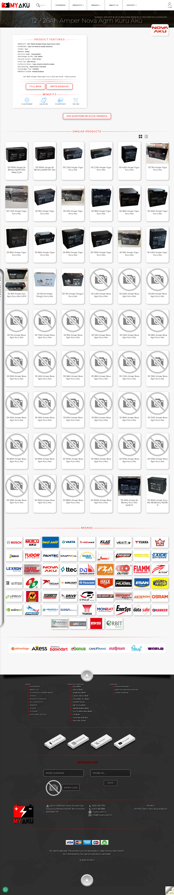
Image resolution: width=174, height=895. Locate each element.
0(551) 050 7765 (98, 805)
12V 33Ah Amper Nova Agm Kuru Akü (129, 377)
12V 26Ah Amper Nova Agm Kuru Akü (73, 377)
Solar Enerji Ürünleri (79, 721)
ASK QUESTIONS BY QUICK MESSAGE (87, 116)
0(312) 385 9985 (98, 809)
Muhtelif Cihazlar (79, 702)
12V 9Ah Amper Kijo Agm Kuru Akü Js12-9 (16, 295)
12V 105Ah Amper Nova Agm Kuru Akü (101, 460)
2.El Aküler (76, 714)
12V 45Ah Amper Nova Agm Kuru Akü (45, 419)
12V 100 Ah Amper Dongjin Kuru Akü (44, 295)
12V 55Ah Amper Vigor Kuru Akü (16, 253)
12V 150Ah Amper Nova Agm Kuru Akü (45, 501)
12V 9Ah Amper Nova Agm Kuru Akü (73, 336)
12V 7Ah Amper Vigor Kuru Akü (157, 168)
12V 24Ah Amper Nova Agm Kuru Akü (45, 377)
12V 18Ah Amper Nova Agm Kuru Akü (157, 336)
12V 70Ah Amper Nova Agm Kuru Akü (157, 419)
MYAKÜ (33, 696)
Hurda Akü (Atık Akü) (80, 718)
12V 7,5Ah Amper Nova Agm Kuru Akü (45, 336)
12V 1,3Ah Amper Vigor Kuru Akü (73, 168)
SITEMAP (34, 711)
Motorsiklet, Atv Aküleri (81, 699)
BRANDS (95, 5)
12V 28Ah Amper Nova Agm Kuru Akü (101, 377)
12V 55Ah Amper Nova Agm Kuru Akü (101, 419)
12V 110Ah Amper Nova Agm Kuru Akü (129, 460)
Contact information (122, 686)
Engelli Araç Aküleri (79, 693)
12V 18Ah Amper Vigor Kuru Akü (101, 212)
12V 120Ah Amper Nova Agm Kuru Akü (157, 460)
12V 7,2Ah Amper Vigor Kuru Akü (16, 212)
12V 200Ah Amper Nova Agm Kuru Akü (101, 501)
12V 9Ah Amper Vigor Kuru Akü (44, 212)
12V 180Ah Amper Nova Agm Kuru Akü (73, 501)
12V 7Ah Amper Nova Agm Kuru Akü (16, 336)
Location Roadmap (122, 693)
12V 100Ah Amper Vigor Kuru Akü (101, 253)
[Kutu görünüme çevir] (140, 138)
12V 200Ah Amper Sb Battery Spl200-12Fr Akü (44, 168)
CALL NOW (35, 86)
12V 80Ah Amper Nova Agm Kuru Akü (16, 460)
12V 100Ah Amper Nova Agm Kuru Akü (73, 460)
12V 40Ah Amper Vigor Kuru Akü (157, 212)
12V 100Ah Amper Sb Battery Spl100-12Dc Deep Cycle (16, 170)
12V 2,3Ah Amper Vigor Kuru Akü (101, 168)
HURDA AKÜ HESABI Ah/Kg (41, 693)
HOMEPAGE (60, 5)
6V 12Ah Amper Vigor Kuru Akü (129, 253)
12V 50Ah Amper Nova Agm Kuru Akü (73, 419)
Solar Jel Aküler (78, 690)
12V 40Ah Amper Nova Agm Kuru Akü (16, 419)
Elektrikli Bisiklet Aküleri (81, 708)
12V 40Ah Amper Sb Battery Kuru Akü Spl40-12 (129, 502)
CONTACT (131, 5)
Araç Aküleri (77, 686)
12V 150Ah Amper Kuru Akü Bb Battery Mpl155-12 (157, 502)
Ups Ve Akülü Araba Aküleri (82, 711)
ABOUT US (113, 5)
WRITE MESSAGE (59, 86)
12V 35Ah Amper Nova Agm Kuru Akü (157, 377)
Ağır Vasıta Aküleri (79, 705)
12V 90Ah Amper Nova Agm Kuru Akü (45, 460)
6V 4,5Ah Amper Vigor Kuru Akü (157, 253)
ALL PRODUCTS (36, 702)
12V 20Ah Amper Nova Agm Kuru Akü (16, 377)
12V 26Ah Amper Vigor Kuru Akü (129, 212)
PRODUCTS (77, 5)
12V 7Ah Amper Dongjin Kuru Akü (73, 295)
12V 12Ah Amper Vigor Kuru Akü (73, 212)
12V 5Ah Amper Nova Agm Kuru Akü (157, 295)
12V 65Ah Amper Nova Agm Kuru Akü (129, 419)
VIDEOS (33, 708)
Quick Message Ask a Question (126, 690)
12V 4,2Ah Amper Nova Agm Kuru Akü (101, 295)
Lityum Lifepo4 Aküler (80, 696)
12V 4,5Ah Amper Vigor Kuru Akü (129, 168)
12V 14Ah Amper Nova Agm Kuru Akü (129, 336)
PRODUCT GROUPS (38, 699)
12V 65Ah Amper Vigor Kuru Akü (45, 253)
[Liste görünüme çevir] (145, 138)
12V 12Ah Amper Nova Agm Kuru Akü (101, 336)
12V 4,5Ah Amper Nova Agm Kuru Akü (129, 295)
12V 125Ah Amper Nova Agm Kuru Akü (17, 501)
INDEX (28, 684)
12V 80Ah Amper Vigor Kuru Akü (73, 253)
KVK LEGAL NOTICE (38, 714)
